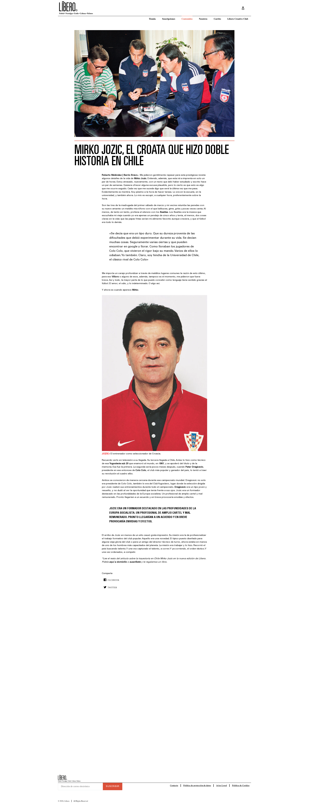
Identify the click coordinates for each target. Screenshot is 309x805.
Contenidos (187, 18)
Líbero (67, 801)
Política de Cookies (240, 785)
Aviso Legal (221, 785)
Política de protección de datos (197, 785)
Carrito (217, 18)
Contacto (174, 785)
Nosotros (203, 18)
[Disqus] (154, 640)
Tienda (152, 18)
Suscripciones (168, 18)
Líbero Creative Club (237, 18)
